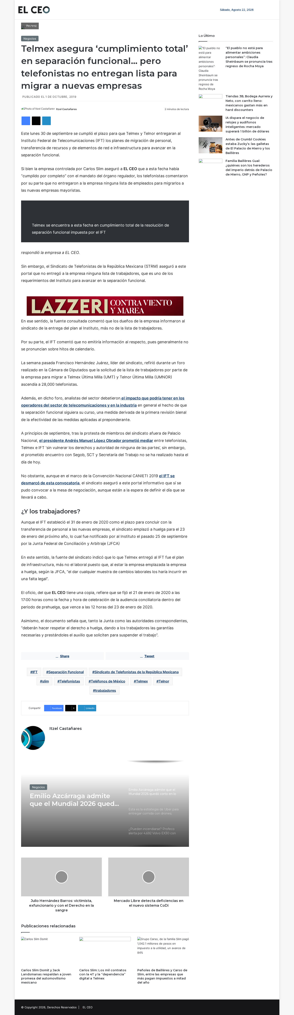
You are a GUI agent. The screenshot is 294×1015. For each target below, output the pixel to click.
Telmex (142, 681)
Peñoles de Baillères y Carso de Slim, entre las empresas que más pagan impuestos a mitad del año (162, 976)
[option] (105, 804)
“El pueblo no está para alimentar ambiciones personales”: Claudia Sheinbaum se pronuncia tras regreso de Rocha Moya (249, 57)
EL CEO (88, 1007)
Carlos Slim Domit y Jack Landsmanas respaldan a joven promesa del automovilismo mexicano (46, 976)
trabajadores (105, 690)
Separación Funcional (66, 672)
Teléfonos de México (108, 681)
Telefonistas (70, 681)
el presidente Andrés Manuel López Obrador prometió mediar (96, 440)
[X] (36, 121)
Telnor (164, 681)
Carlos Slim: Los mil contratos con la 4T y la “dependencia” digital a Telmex (102, 974)
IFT (35, 672)
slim (45, 681)
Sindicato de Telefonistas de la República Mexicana (136, 672)
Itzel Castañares (66, 109)
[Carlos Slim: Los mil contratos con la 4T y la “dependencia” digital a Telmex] (105, 951)
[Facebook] (26, 121)
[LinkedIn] (46, 121)
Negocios (29, 38)
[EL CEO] (34, 10)
